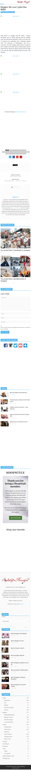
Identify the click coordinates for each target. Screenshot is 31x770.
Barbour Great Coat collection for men (19, 422)
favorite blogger (15, 151)
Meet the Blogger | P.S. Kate (17, 641)
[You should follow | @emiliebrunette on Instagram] (15, 266)
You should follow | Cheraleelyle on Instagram (15, 250)
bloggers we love (21, 150)
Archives (4, 616)
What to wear (16, 739)
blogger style (13, 150)
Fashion (16, 724)
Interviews (16, 731)
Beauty (16, 698)
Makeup (16, 705)
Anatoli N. (16, 197)
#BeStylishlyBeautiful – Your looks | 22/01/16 (15, 181)
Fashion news (16, 729)
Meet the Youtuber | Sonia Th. (17, 648)
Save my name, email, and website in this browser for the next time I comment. (15, 328)
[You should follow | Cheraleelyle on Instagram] (15, 238)
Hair (16, 702)
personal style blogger (11, 153)
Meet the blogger (16, 719)
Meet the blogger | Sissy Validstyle (19, 633)
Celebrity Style (16, 727)
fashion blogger (6, 151)
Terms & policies (15, 767)
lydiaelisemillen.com (21, 112)
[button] (6, 2)
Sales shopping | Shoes (15, 176)
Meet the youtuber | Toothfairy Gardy (19, 670)
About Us (21, 604)
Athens (16, 751)
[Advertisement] (15, 130)
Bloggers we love (10, 12)
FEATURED (5, 629)
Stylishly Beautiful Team (16, 756)
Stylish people (22, 153)
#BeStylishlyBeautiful (16, 715)
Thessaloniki (16, 753)
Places (16, 748)
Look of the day (16, 734)
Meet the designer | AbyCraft (17, 655)
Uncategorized (16, 758)
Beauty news (16, 700)
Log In (24, 627)
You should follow (16, 722)
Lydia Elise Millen (25, 151)
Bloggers (3, 12)
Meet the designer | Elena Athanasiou (18, 392)
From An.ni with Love (16, 208)
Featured (16, 741)
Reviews (16, 710)
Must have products (16, 707)
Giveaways (16, 746)
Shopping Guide (16, 736)
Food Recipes (16, 744)
